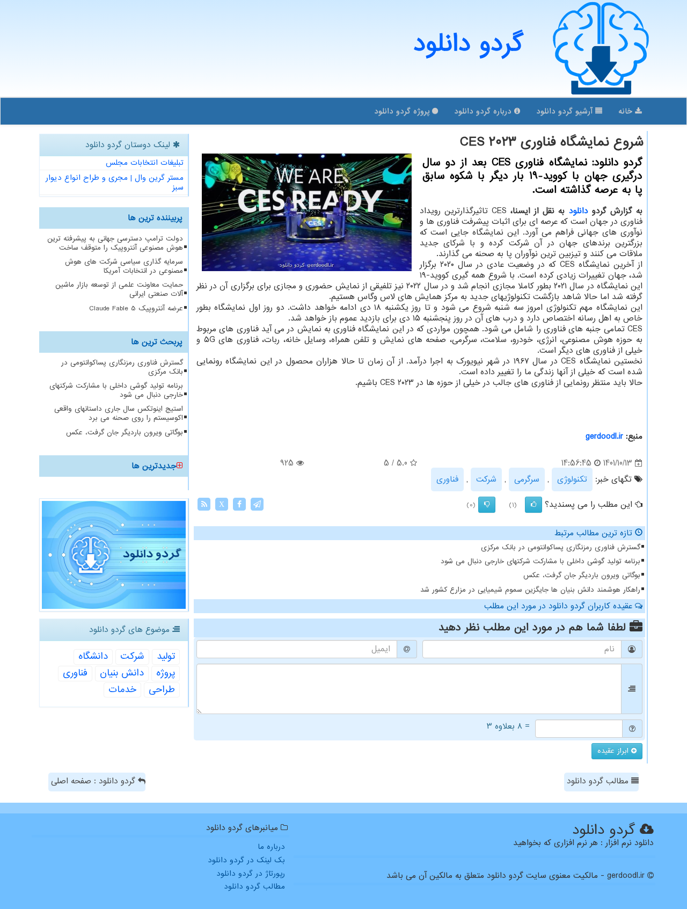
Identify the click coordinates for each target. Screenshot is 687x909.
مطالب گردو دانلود (599, 781)
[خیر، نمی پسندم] (486, 505)
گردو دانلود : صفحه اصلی (94, 781)
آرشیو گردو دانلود (565, 111)
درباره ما (271, 847)
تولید (166, 656)
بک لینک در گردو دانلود (246, 860)
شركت (486, 479)
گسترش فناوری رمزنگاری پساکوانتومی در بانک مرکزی (560, 547)
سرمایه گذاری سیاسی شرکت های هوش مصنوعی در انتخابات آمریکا (124, 266)
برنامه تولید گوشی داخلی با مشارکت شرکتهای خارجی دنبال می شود (540, 561)
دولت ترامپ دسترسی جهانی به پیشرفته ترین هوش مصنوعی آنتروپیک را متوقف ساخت (115, 243)
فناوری (447, 479)
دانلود (578, 211)
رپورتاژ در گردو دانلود (250, 873)
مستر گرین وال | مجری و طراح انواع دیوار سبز (115, 183)
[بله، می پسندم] (533, 505)
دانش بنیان (122, 673)
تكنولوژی (572, 479)
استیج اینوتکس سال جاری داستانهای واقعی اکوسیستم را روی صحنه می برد (118, 413)
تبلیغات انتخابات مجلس (145, 163)
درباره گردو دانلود (484, 111)
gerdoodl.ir (604, 436)
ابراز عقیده (614, 751)
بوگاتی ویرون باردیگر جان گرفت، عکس (581, 575)
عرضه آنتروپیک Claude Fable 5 (136, 308)
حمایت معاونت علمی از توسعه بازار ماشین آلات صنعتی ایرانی (119, 289)
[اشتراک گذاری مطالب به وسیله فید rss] (203, 504)
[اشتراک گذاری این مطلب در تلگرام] (257, 504)
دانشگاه (93, 656)
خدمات (122, 689)
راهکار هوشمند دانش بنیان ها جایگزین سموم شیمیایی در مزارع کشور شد (530, 590)
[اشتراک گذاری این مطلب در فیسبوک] (239, 504)
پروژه (165, 673)
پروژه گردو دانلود (403, 111)
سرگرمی (526, 479)
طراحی (162, 689)
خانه (626, 111)
